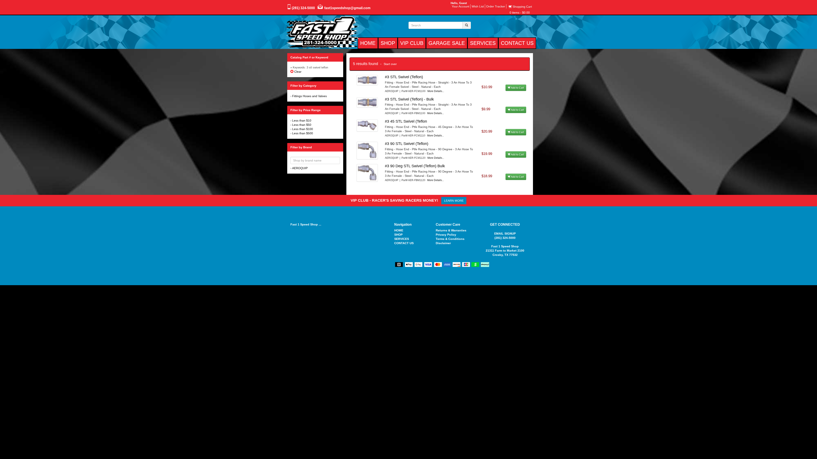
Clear (297, 71)
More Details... (435, 91)
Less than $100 (302, 129)
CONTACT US (404, 243)
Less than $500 (302, 133)
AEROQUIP (300, 168)
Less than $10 (301, 120)
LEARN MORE (454, 200)
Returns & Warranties (451, 230)
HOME (398, 230)
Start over (390, 64)
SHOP (398, 234)
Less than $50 (301, 124)
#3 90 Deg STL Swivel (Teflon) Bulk (415, 166)
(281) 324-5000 (303, 8)
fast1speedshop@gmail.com (347, 8)
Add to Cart (517, 87)
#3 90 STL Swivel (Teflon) (406, 144)
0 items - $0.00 (520, 12)
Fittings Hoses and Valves (309, 96)
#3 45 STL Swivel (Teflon (406, 121)
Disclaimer (443, 243)
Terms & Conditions (450, 239)
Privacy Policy (446, 234)
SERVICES (401, 239)
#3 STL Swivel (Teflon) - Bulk (409, 99)
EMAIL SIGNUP (505, 233)
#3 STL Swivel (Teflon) (404, 77)
